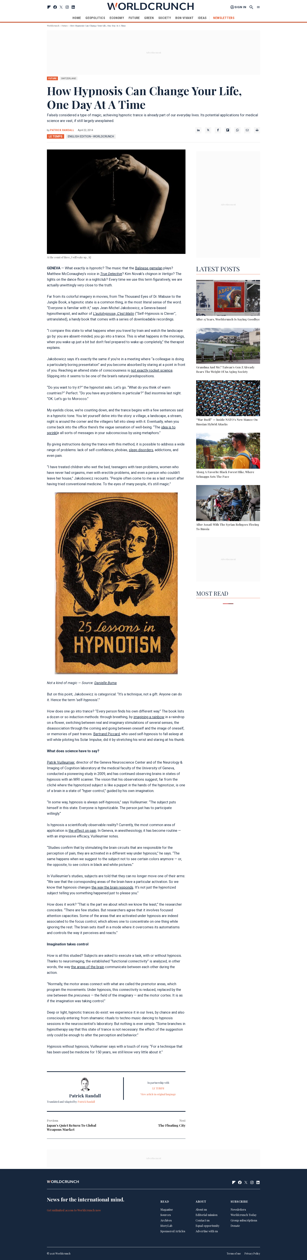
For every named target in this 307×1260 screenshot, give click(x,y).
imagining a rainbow (148, 717)
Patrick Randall (62, 130)
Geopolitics (95, 18)
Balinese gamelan (148, 268)
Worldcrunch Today (244, 1215)
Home (76, 18)
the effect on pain (82, 830)
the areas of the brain (87, 967)
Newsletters (224, 18)
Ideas (202, 18)
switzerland (68, 78)
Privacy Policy (252, 1253)
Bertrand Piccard (106, 734)
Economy (117, 18)
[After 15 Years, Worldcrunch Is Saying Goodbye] (228, 298)
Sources (165, 1215)
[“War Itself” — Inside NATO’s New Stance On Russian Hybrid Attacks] (228, 398)
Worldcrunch (53, 25)
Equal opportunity (207, 1226)
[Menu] (258, 7)
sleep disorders (141, 450)
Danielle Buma (105, 683)
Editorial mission (206, 1215)
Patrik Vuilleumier (60, 762)
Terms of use (234, 1253)
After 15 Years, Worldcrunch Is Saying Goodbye (228, 319)
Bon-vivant (184, 18)
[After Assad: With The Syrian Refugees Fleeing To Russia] (228, 503)
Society (164, 18)
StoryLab (166, 1226)
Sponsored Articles (172, 1231)
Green (149, 18)
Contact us (202, 1220)
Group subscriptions (244, 1220)
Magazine (166, 1209)
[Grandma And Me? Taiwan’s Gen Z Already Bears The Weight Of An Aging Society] (228, 346)
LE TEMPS (55, 136)
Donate (235, 1226)
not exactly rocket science (152, 370)
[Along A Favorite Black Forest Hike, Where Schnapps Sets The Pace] (228, 451)
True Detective (111, 274)
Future (134, 18)
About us (201, 1209)
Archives (166, 1220)
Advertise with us (207, 1231)
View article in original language (158, 1094)
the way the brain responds (112, 887)
